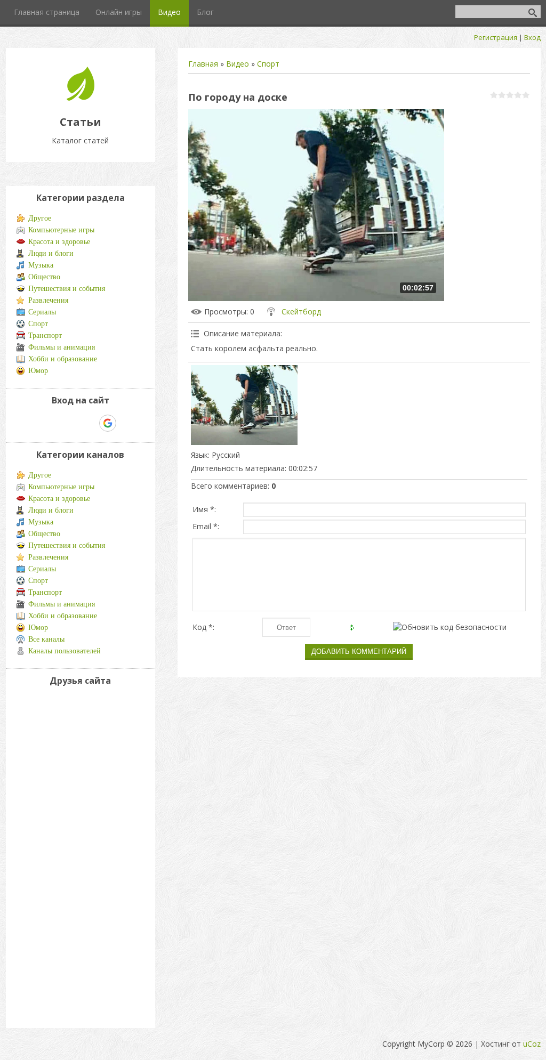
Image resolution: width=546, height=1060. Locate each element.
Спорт (268, 64)
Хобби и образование (62, 359)
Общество (44, 277)
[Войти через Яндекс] (89, 423)
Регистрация (495, 37)
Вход (532, 37)
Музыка (40, 265)
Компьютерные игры (61, 230)
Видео (237, 64)
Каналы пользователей (64, 651)
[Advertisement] (49, 855)
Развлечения (48, 300)
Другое (39, 218)
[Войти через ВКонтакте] (53, 423)
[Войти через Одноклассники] (126, 423)
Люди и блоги (51, 253)
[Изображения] (244, 405)
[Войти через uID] (35, 423)
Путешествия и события (66, 289)
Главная (203, 64)
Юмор (38, 371)
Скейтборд (301, 311)
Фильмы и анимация (61, 347)
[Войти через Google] (107, 423)
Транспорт (45, 335)
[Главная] (80, 98)
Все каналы (46, 639)
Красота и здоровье (59, 242)
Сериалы (42, 312)
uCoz (532, 1044)
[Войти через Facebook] (71, 423)
